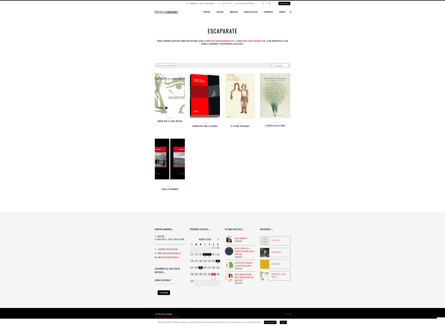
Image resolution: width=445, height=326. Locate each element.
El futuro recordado (240, 126)
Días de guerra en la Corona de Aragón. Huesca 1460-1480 (244, 251)
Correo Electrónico (163, 280)
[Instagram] (269, 3)
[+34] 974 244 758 (226, 3)
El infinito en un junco (275, 125)
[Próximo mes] (218, 239)
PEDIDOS (282, 12)
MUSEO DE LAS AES (251, 12)
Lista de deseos (284, 3)
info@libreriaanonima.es (246, 3)
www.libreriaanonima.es (171, 257)
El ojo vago (275, 240)
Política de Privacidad (171, 317)
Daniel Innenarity (241, 238)
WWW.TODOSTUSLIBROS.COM (253, 41)
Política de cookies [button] (270, 322)
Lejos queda (275, 263)
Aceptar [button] (283, 322)
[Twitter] (266, 3)
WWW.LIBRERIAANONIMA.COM (222, 41)
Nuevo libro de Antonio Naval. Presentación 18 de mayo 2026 (244, 277)
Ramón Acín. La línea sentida (169, 121)
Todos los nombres (169, 189)
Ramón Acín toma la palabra (205, 126)
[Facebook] (263, 3)
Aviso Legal (158, 317)
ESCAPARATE (268, 12)
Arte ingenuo (276, 252)
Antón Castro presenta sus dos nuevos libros (243, 264)
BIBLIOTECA (234, 12)
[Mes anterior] (192, 239)
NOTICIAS (220, 12)
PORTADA (206, 12)
